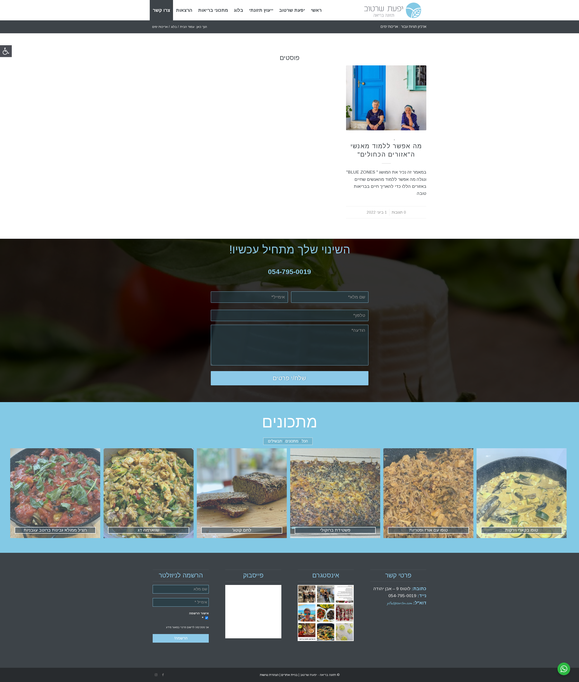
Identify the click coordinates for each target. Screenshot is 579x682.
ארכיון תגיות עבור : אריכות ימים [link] (403, 27)
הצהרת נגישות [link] (269, 675)
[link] (6, 51)
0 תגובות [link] (399, 212)
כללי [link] (399, 138)
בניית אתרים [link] (289, 675)
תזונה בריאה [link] (381, 138)
